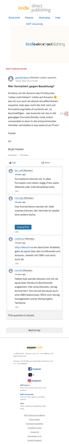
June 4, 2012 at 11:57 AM (26, 81)
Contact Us (34, 432)
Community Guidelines (34, 423)
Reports (29, 17)
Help (57, 17)
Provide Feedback (34, 440)
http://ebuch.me (24, 247)
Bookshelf (14, 17)
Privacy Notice (34, 419)
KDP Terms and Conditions (34, 415)
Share (47, 162)
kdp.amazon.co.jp (34, 436)
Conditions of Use (34, 428)
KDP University (34, 24)
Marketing (44, 17)
